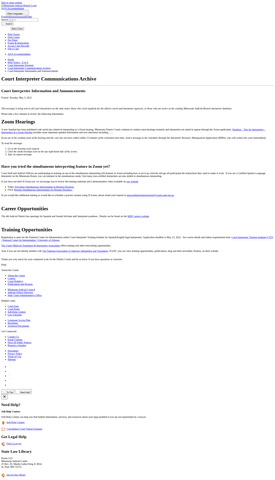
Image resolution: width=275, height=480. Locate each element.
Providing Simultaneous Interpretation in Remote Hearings (44, 187)
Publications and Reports (20, 284)
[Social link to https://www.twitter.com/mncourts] (10, 371)
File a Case (13, 48)
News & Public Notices (19, 342)
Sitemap (12, 359)
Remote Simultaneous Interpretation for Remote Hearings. (43, 189)
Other (29, 16)
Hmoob (13, 16)
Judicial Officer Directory (20, 292)
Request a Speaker (17, 345)
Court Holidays (15, 281)
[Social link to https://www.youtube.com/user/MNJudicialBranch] (10, 375)
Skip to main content (11, 2)
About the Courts (16, 275)
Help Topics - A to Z (18, 62)
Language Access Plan (19, 320)
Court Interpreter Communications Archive (29, 68)
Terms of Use (14, 356)
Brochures (13, 323)
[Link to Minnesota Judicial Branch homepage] (19, 5)
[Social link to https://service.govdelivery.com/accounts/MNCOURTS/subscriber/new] (10, 380)
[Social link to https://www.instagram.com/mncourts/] (10, 366)
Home (11, 59)
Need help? (25, 392)
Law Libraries (15, 314)
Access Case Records (18, 45)
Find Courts (14, 37)
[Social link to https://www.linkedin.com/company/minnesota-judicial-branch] (10, 385)
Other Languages (15, 13)
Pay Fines (13, 40)
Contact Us (13, 336)
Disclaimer (13, 350)
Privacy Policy (15, 353)
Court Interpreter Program (21, 65)
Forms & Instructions (18, 43)
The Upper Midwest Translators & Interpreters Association (30, 245)
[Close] (4, 396)
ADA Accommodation (12, 8)
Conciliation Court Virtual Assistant (24, 429)
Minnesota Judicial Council (21, 289)
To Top (9, 392)
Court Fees (13, 306)
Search (4, 19)
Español (5, 16)
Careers (11, 278)
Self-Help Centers (17, 312)
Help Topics (14, 34)
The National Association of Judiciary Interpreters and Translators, (75, 251)
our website (132, 181)
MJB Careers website (138, 216)
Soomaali (21, 16)
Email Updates (15, 339)
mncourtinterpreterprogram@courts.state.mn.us (150, 195)
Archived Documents (18, 326)
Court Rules (14, 309)
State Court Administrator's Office (25, 295)
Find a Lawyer (14, 443)
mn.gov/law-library (16, 474)
